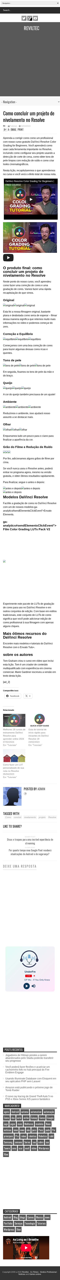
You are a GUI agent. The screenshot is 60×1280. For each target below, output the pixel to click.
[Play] (26, 986)
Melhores (28, 1124)
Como (8, 817)
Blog (16, 1217)
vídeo (34, 1148)
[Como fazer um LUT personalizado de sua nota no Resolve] (14, 755)
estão (26, 1118)
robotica (32, 1136)
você (27, 1148)
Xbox (6, 1154)
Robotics (43, 1136)
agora (6, 1112)
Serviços (19, 1223)
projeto (42, 817)
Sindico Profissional (48, 1272)
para (34, 1130)
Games (30, 1217)
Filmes (35, 1272)
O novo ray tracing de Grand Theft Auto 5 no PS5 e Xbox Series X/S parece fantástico (29, 1097)
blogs (22, 1217)
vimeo (29, 18)
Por (53, 1130)
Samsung (8, 1142)
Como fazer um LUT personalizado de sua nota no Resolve (13, 767)
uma (14, 1148)
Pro (17, 1136)
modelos (40, 1124)
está (19, 1118)
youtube (35, 18)
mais (20, 1124)
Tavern (7, 1148)
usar (21, 1148)
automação (49, 1112)
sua (47, 1142)
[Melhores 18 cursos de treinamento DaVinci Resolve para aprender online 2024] (14, 720)
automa (24, 1112)
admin (41, 789)
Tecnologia (30, 1223)
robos (23, 1136)
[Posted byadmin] (13, 805)
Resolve (52, 817)
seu (34, 1142)
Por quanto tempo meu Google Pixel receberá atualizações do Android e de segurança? (30, 852)
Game (42, 1118)
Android (15, 1112)
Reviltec (31, 27)
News (48, 1124)
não (28, 1130)
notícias (7, 1130)
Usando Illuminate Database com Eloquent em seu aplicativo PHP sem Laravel (30, 1080)
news (47, 1217)
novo (22, 1130)
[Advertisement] (30, 66)
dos (13, 1118)
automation (36, 1112)
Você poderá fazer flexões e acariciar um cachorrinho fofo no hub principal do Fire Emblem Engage (27, 1070)
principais (8, 1136)
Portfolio (8, 1223)
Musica (39, 1217)
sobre (40, 1142)
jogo (6, 1124)
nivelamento (30, 817)
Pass (41, 1130)
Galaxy (34, 1118)
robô (51, 1136)
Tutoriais (13, 126)
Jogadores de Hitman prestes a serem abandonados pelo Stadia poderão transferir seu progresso (29, 1058)
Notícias (21, 1274)
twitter (24, 18)
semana (18, 1142)
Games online (35, 1274)
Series (27, 1142)
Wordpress (44, 1148)
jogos (12, 1124)
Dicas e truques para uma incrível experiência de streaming (30, 841)
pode (47, 1130)
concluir (17, 817)
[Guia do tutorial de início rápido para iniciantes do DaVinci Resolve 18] (39, 720)
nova (16, 1130)
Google (50, 1118)
